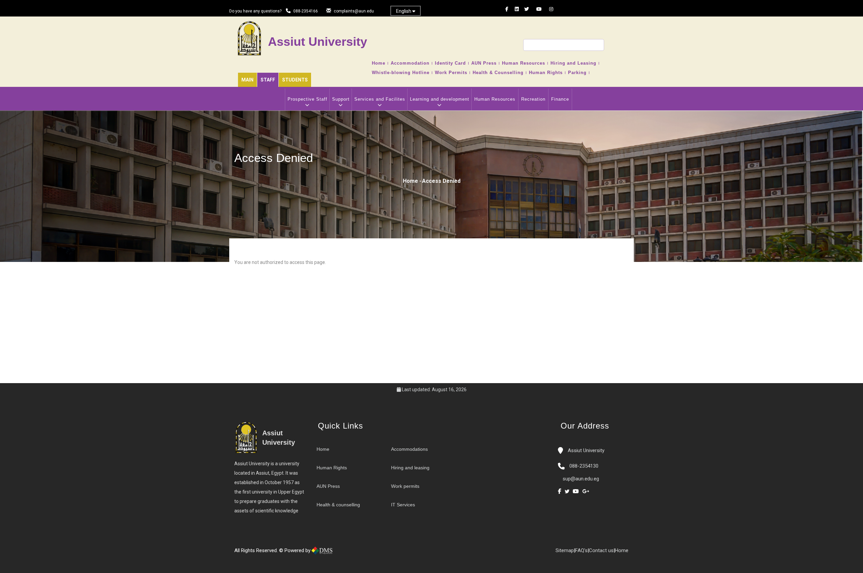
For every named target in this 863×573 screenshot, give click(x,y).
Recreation (533, 99)
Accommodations (409, 449)
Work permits (405, 486)
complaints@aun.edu (354, 11)
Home (378, 63)
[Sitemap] (364, 553)
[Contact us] (350, 553)
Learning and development (439, 99)
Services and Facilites (379, 99)
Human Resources (523, 63)
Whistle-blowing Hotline (400, 72)
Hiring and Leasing (573, 63)
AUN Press (484, 63)
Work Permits (451, 72)
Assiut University (585, 450)
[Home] (343, 553)
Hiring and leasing (410, 467)
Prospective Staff (307, 99)
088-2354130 (583, 466)
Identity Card (450, 63)
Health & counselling (338, 504)
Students (295, 79)
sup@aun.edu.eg (580, 479)
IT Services (403, 504)
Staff (268, 79)
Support (341, 99)
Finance (560, 99)
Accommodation (410, 63)
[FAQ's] (357, 553)
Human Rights (546, 72)
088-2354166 (305, 11)
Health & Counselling (498, 72)
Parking (577, 72)
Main (247, 79)
